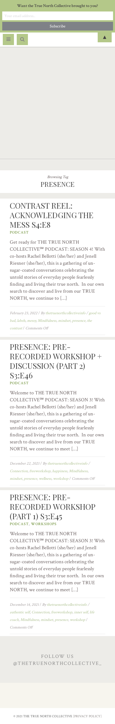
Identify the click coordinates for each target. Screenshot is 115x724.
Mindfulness (47, 320)
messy (31, 320)
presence (78, 320)
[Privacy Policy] (87, 716)
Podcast (19, 232)
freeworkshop (40, 471)
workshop (60, 478)
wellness (45, 478)
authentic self (20, 612)
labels (21, 320)
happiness (59, 471)
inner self (81, 612)
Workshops (44, 524)
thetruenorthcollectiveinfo (65, 313)
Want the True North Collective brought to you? (57, 5)
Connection (19, 471)
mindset (64, 320)
